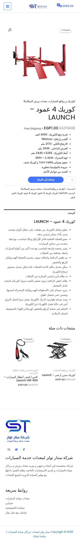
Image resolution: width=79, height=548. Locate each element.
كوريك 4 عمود (30, 193)
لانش (73, 197)
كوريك (55, 193)
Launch (63, 193)
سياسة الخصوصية (15, 508)
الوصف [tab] (71, 213)
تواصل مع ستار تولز (16, 512)
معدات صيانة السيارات (18, 498)
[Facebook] (24, 449)
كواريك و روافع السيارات (62, 101)
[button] (9, 30)
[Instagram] (9, 449)
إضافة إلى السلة (45, 179)
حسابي (9, 503)
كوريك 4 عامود (44, 193)
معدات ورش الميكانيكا (35, 101)
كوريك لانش (17, 193)
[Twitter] (16, 449)
